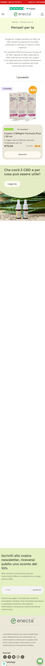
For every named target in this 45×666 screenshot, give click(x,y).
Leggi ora (12, 184)
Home (15, 22)
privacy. (9, 609)
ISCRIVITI (37, 590)
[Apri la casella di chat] (40, 661)
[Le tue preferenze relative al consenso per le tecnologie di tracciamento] (4, 664)
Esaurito (23, 154)
